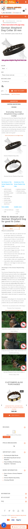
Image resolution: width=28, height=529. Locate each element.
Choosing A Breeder (9, 480)
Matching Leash (6, 78)
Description (14, 101)
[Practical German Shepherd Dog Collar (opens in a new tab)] (13, 145)
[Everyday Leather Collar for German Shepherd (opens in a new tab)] (14, 319)
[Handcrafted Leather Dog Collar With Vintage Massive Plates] (14, 396)
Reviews (14, 107)
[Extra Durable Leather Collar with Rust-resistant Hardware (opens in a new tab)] (14, 341)
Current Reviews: (5, 94)
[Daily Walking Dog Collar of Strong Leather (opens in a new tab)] (14, 362)
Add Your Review (16, 94)
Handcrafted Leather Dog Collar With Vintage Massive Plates (14, 407)
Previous (1, 405)
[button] (25, 16)
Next (26, 405)
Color (3, 65)
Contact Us (17, 13)
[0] (24, 11)
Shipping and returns (14, 104)
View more (7, 436)
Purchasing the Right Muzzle (11, 455)
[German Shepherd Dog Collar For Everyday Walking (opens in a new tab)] (13, 166)
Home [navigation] (3, 21)
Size (2, 72)
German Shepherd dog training (11, 477)
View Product (15, 415)
